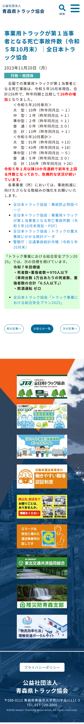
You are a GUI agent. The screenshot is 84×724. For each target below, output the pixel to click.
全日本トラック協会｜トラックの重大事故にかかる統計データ (45, 233)
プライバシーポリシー (42, 667)
